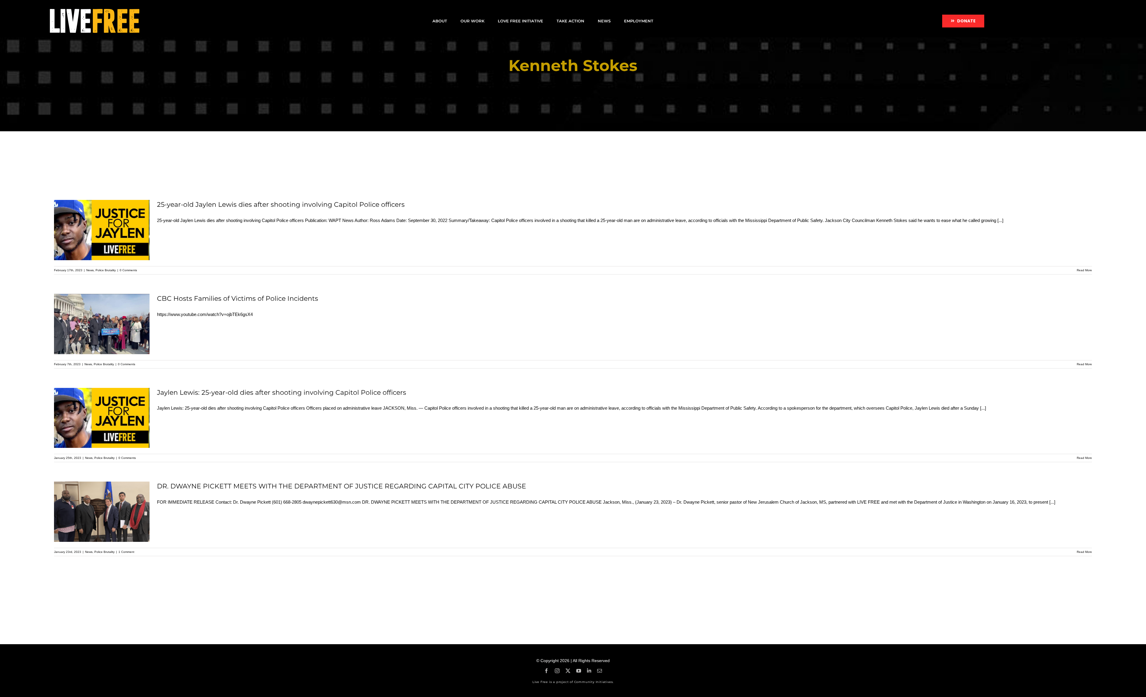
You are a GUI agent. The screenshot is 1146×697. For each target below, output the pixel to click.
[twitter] (568, 670)
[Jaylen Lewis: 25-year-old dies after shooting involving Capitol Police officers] (102, 418)
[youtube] (578, 670)
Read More (1084, 270)
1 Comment (126, 551)
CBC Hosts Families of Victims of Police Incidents (237, 298)
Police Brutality (106, 270)
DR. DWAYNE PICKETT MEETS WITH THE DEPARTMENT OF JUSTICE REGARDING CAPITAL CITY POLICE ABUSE (341, 486)
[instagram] (557, 670)
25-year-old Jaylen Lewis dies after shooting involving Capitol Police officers (281, 205)
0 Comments (128, 270)
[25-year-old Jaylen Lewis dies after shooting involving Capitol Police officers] (102, 230)
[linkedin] (589, 670)
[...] (1000, 220)
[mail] (599, 670)
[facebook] (546, 670)
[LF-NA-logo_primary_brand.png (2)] (94, 11)
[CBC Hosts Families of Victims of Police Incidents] (102, 324)
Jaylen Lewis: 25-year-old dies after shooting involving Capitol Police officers (281, 392)
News (90, 270)
